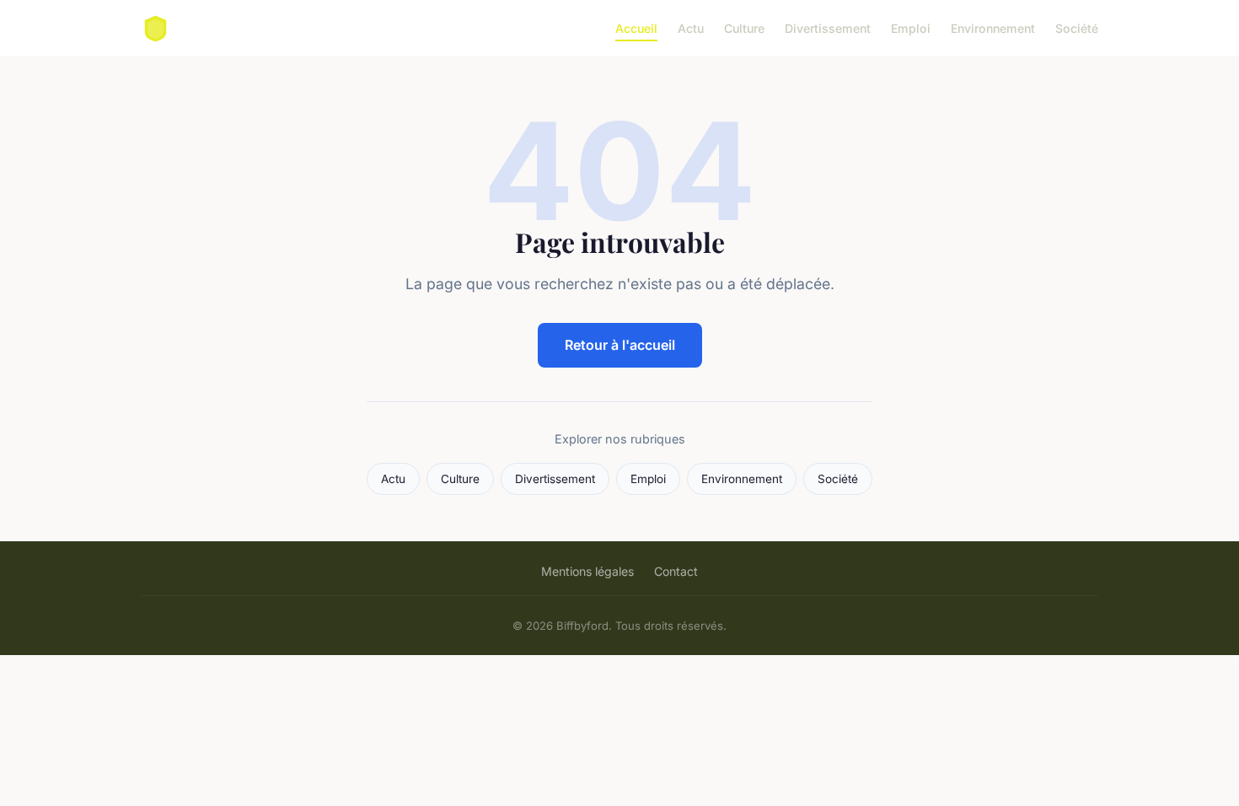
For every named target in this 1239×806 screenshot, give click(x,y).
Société (1076, 28)
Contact (676, 571)
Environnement (993, 28)
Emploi (911, 28)
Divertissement (828, 28)
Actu (691, 28)
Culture (744, 28)
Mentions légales (587, 571)
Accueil (636, 28)
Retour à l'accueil (620, 344)
